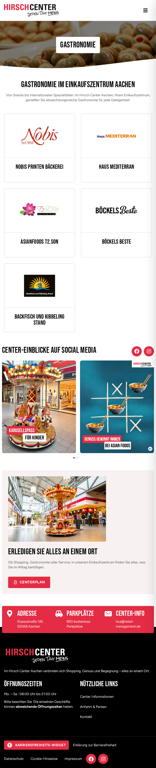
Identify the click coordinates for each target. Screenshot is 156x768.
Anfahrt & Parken (93, 707)
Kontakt (86, 717)
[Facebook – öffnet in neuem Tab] (137, 351)
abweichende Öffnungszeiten (39, 706)
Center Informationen (97, 697)
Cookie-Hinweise (44, 759)
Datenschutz (14, 759)
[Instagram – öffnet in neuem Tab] (149, 351)
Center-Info (130, 613)
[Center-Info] (108, 613)
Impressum (73, 759)
